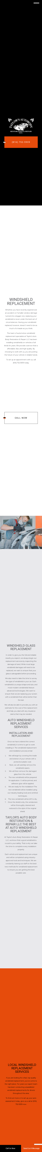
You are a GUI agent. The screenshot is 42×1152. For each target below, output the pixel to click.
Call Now (21, 418)
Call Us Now (10, 1148)
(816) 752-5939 (21, 142)
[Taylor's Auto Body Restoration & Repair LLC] (21, 125)
